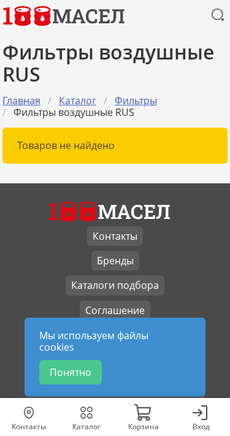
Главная (21, 100)
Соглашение (115, 310)
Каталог (77, 100)
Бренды (115, 260)
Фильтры (136, 100)
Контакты (115, 236)
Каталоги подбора (115, 285)
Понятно (70, 372)
